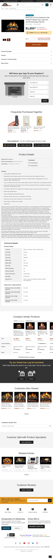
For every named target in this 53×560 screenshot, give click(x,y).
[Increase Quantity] (35, 39)
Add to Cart (36, 44)
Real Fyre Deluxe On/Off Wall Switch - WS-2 (39, 128)
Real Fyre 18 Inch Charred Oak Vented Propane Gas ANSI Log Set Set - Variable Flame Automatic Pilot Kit (20, 405)
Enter (45, 100)
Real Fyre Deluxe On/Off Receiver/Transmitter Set (13, 128)
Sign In (17, 528)
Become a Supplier (36, 526)
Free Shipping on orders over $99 (10, 1)
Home (2, 8)
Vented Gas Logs (13, 8)
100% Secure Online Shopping (43, 1)
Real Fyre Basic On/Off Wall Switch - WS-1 (26, 128)
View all (26, 413)
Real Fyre (11, 159)
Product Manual (34, 162)
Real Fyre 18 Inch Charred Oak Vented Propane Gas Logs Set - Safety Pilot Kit (7, 405)
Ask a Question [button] (37, 24)
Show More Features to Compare (26, 357)
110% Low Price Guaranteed (27, 1)
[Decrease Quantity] (31, 39)
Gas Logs (7, 8)
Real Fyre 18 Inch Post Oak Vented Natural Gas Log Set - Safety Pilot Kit (32, 405)
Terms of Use (23, 551)
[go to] (13, 120)
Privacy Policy (29, 551)
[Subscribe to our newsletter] (50, 500)
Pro (47, 4)
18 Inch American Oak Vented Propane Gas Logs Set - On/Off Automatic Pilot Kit (19, 333)
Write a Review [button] (29, 24)
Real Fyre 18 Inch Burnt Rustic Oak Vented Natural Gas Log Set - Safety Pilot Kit (45, 405)
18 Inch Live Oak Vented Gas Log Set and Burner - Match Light (31, 333)
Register (6, 528)
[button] (24, 145)
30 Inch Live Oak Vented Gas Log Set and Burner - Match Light (43, 333)
